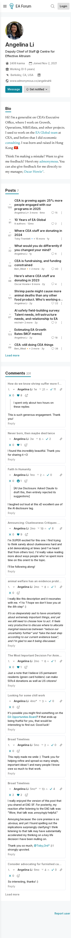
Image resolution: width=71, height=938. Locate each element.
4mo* (33, 701)
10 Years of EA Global (30, 220)
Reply (11, 423)
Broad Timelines (19, 739)
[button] (9, 389)
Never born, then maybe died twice (31, 433)
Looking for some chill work (26, 695)
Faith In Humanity (19, 469)
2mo (32, 528)
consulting (12, 143)
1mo (32, 474)
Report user (62, 913)
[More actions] (61, 213)
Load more (12, 355)
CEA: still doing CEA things (33, 345)
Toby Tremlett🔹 (24, 238)
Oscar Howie (33, 172)
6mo (36, 869)
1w (35, 389)
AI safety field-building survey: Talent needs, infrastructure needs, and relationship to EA (37, 315)
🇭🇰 (16, 148)
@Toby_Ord (41, 845)
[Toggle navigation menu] (5, 6)
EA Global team (46, 133)
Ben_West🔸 (21, 268)
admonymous (48, 161)
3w (32, 438)
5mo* (33, 788)
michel (18, 322)
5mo (36, 745)
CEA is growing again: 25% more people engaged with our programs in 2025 (38, 205)
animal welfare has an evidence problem (35, 581)
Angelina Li (20, 212)
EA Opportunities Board (22, 716)
